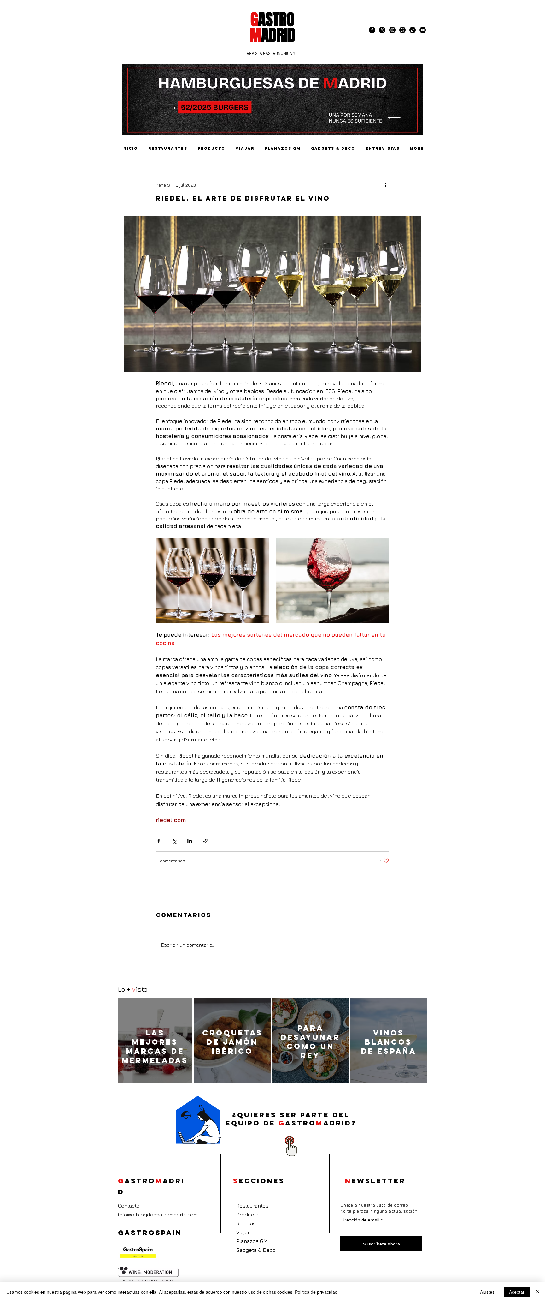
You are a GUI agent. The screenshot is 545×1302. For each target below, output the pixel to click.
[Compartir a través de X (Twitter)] (174, 841)
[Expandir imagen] (212, 580)
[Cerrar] (537, 1292)
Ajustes (487, 1292)
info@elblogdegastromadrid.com (158, 1214)
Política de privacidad (316, 1292)
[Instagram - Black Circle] (392, 30)
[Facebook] (372, 30)
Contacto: (129, 1206)
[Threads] (402, 30)
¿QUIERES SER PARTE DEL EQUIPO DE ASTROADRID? (291, 1119)
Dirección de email (360, 1220)
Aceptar (516, 1292)
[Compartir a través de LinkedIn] (190, 841)
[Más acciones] (385, 185)
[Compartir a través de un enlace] (205, 841)
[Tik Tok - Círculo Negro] (412, 30)
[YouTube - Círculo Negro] (422, 30)
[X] (382, 30)
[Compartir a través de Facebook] (159, 841)
